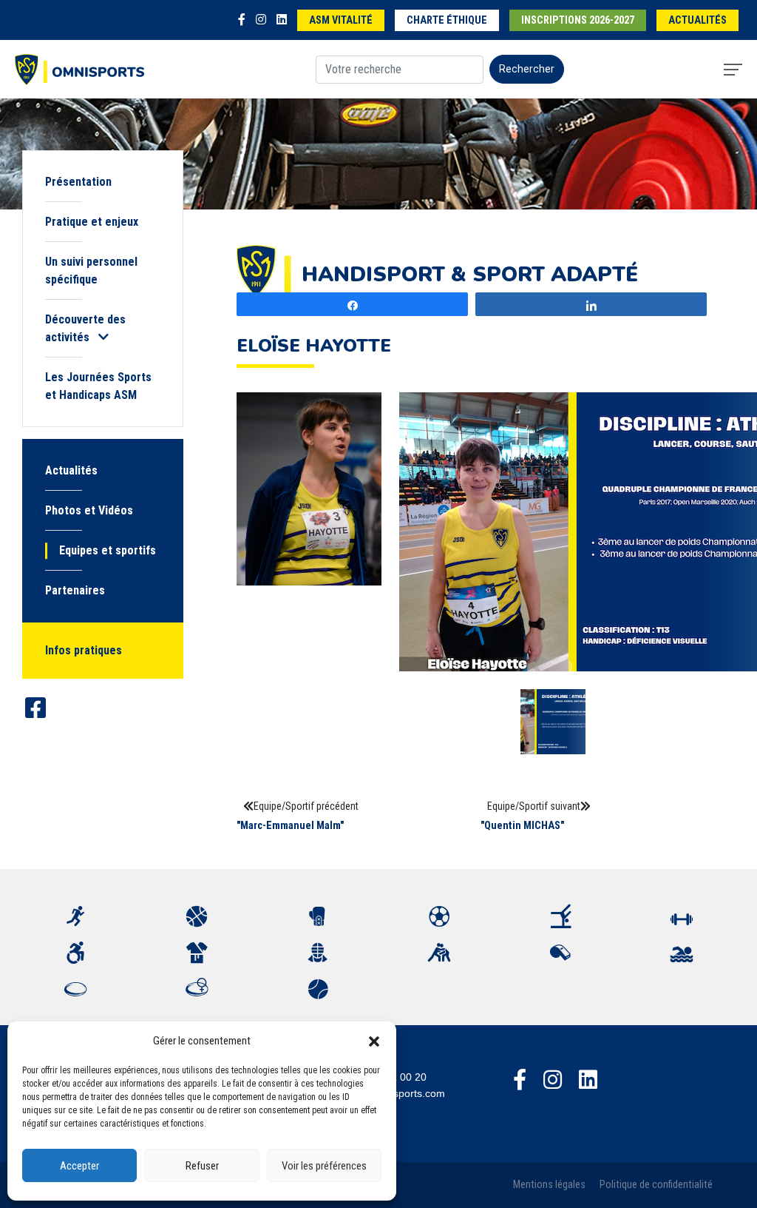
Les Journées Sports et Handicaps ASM (98, 386)
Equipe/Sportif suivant (533, 806)
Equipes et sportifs (107, 550)
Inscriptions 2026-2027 (577, 20)
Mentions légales (549, 1184)
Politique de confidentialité (656, 1184)
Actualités (697, 20)
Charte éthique (447, 20)
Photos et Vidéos (89, 510)
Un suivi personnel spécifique (91, 270)
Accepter (79, 1165)
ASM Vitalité (341, 20)
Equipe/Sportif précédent (306, 806)
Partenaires (75, 590)
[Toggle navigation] (733, 69)
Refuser (202, 1165)
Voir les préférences (324, 1165)
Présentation (78, 182)
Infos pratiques (83, 650)
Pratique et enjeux (91, 222)
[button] (374, 1040)
